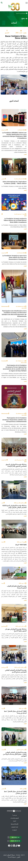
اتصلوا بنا (14, 830)
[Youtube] (19, 845)
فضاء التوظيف (14, 827)
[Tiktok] (16, 845)
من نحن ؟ (14, 815)
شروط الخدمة (12, 857)
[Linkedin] (14, 845)
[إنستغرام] (11, 845)
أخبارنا (14, 821)
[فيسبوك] (9, 845)
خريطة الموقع (11, 855)
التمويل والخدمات (14, 818)
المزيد (25, 154)
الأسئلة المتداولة (14, 824)
